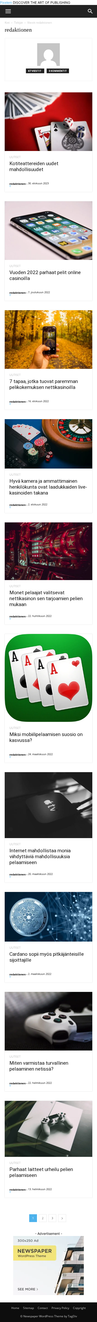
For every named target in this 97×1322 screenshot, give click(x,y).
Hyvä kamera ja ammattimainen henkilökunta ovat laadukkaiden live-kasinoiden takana (48, 487)
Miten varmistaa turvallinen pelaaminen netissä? (38, 1066)
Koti (7, 23)
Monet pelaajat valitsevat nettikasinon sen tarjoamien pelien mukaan (46, 598)
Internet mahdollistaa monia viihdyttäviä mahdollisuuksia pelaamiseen (40, 856)
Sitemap (28, 1308)
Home (15, 1308)
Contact (43, 1308)
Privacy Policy (60, 1308)
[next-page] (62, 1218)
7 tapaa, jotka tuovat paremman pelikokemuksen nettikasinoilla (43, 384)
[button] (90, 11)
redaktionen (17, 183)
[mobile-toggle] (8, 11)
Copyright (79, 1308)
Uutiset (14, 157)
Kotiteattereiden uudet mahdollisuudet (33, 166)
